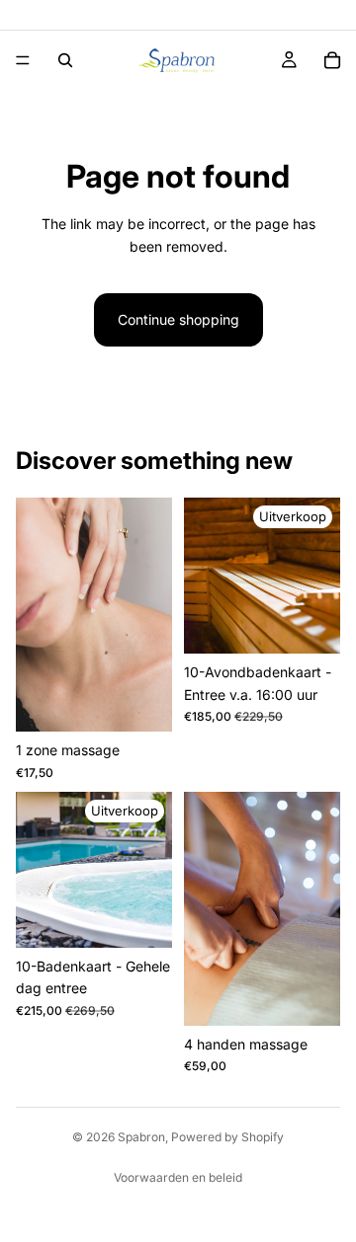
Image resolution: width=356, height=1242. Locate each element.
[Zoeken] (65, 60)
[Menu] (22, 60)
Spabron (141, 1136)
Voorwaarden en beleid (178, 1177)
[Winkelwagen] (332, 60)
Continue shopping (178, 319)
